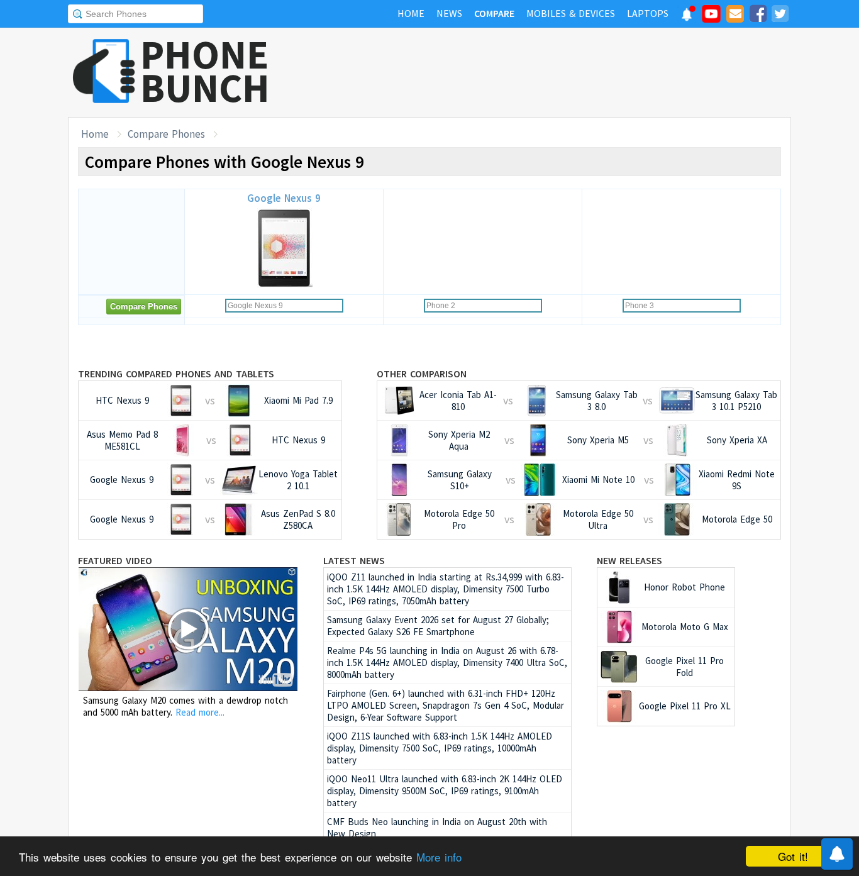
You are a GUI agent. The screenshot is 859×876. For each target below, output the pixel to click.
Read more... (199, 712)
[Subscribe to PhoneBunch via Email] (735, 15)
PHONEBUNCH (205, 71)
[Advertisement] (562, 72)
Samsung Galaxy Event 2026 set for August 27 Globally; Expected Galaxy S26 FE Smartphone (438, 626)
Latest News (354, 560)
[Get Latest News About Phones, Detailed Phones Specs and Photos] (104, 72)
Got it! (793, 856)
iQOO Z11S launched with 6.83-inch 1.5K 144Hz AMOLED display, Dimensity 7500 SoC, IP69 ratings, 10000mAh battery (439, 748)
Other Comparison (422, 373)
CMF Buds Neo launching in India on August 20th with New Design (437, 828)
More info (439, 857)
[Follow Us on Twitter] (779, 15)
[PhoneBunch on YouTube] (711, 17)
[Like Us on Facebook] (757, 15)
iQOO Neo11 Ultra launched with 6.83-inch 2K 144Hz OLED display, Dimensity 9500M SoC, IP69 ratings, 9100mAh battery (444, 791)
